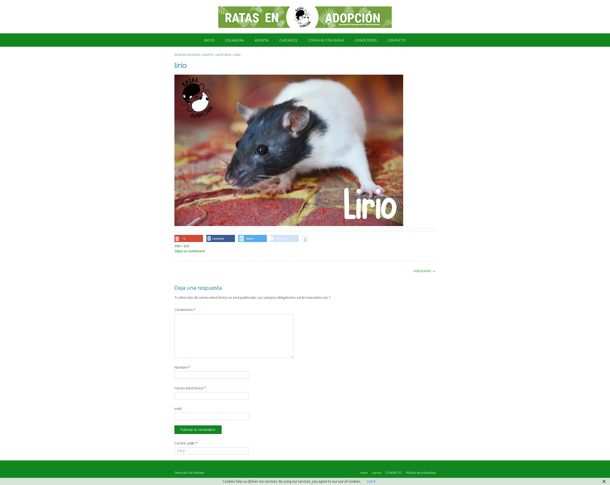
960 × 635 (181, 246)
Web (178, 409)
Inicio (209, 40)
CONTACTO (396, 40)
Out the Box (195, 472)
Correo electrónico (190, 388)
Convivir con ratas (326, 40)
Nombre (182, 367)
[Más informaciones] (304, 239)
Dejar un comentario (189, 251)
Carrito (376, 472)
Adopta (262, 40)
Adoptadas (424, 271)
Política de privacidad (421, 472)
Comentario (184, 310)
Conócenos (366, 40)
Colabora (234, 40)
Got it (371, 481)
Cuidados (288, 40)
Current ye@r (185, 443)
